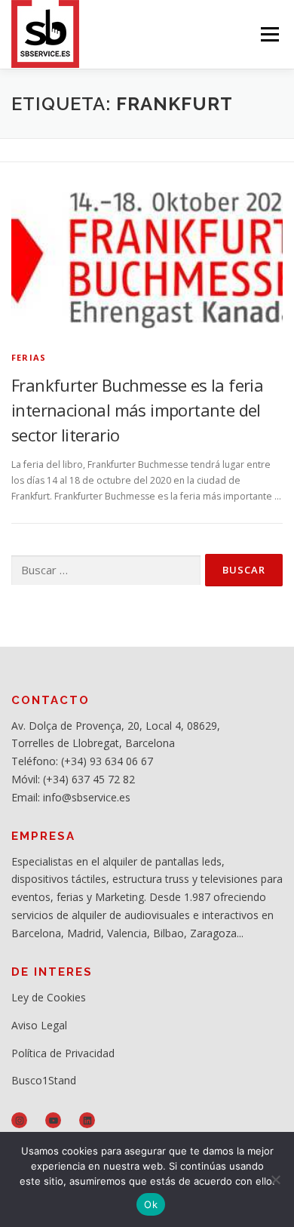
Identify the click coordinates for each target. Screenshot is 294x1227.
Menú (268, 34)
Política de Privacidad (63, 1053)
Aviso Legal (39, 1025)
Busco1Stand (43, 1080)
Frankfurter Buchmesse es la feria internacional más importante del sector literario (137, 410)
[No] (275, 1179)
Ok (151, 1204)
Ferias (28, 357)
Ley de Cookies (48, 997)
